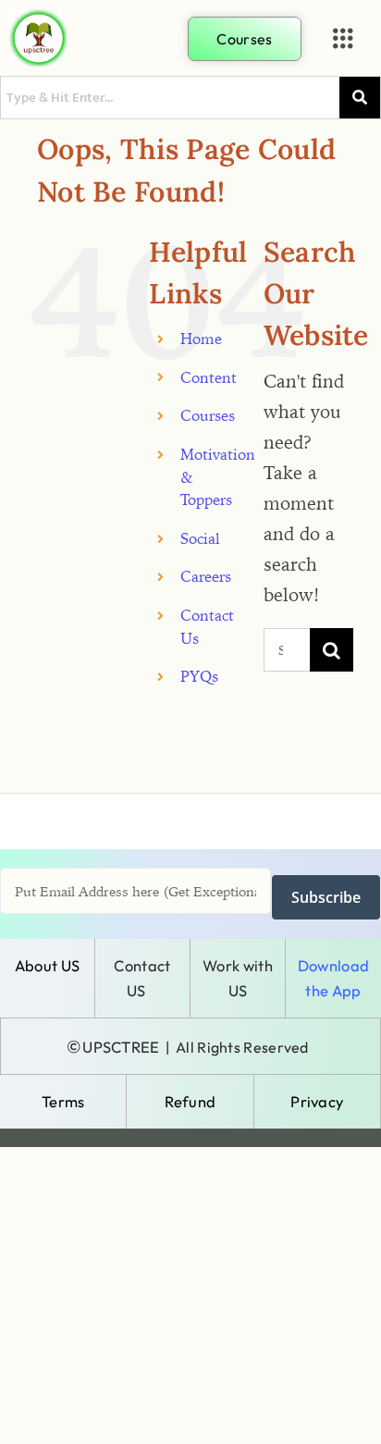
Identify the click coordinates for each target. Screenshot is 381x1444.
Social (200, 538)
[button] (343, 38)
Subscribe (326, 897)
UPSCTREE (120, 1046)
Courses (207, 415)
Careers (205, 576)
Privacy (316, 1101)
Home (201, 338)
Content (208, 377)
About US (47, 965)
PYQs (199, 676)
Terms (63, 1101)
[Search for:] (287, 648)
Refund (190, 1101)
